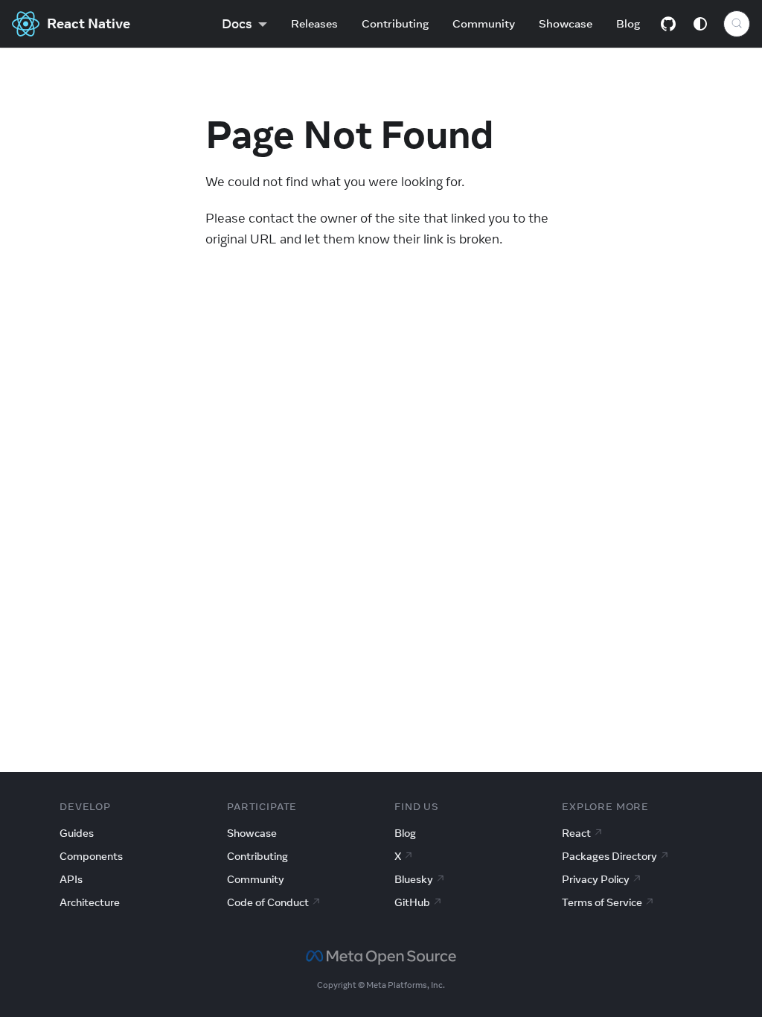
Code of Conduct (268, 902)
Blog (628, 23)
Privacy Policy (596, 879)
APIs (71, 879)
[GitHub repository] (668, 23)
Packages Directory (609, 856)
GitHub (412, 902)
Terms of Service (602, 902)
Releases (314, 23)
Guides (77, 833)
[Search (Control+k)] (736, 23)
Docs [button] (237, 24)
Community (483, 23)
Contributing (395, 23)
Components (91, 856)
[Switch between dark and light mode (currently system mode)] (700, 23)
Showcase (565, 23)
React (576, 833)
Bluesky (413, 879)
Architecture (90, 902)
